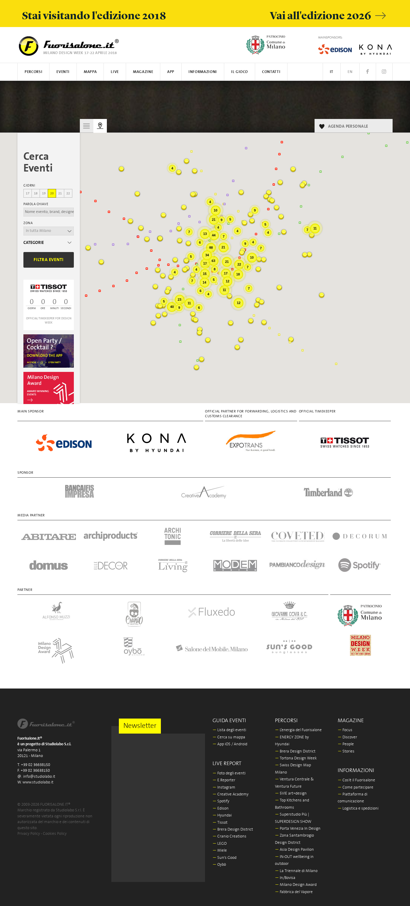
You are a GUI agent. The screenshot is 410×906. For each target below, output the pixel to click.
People (346, 744)
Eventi (63, 72)
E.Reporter (224, 780)
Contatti (271, 72)
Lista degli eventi (229, 730)
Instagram (224, 787)
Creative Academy (231, 794)
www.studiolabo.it (38, 782)
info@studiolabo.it (39, 776)
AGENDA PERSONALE (348, 126)
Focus (345, 730)
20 (52, 193)
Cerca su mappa (229, 737)
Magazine (143, 72)
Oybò (219, 864)
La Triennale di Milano (296, 871)
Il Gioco (239, 72)
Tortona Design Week (296, 758)
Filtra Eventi (49, 259)
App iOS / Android (230, 744)
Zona (28, 223)
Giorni (29, 185)
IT (331, 72)
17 (27, 193)
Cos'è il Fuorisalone (356, 780)
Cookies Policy (55, 834)
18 (36, 193)
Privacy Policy (28, 834)
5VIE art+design (291, 793)
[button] (179, 240)
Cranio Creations (229, 836)
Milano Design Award (296, 885)
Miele (220, 850)
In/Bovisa (285, 878)
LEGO (220, 843)
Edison (221, 808)
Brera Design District (233, 829)
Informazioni (202, 72)
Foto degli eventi (229, 773)
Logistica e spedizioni (358, 808)
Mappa (90, 72)
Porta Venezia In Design (298, 828)
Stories (346, 751)
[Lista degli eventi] (86, 125)
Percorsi (33, 72)
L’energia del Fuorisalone (298, 730)
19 (44, 193)
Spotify (221, 801)
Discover (347, 737)
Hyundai (222, 815)
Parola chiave (35, 204)
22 (68, 193)
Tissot (220, 822)
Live (115, 72)
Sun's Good (225, 858)
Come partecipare (355, 787)
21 (60, 193)
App (170, 72)
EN (350, 72)
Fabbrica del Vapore (294, 892)
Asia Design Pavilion (294, 849)
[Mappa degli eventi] (100, 126)
